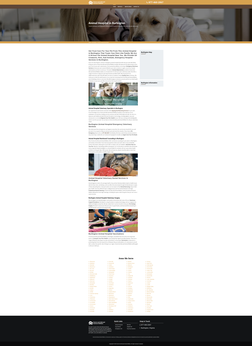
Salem (110, 265)
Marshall (92, 265)
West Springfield (113, 302)
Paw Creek (149, 306)
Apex (110, 308)
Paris (91, 295)
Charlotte (130, 277)
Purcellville (92, 302)
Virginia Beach (112, 291)
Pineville (149, 308)
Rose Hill (111, 261)
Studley (110, 279)
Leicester (149, 281)
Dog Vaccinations (131, 328)
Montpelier (92, 283)
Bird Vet (129, 324)
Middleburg (92, 275)
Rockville (92, 311)
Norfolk (91, 288)
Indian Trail (149, 270)
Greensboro (130, 308)
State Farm (111, 274)
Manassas (92, 261)
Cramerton (130, 290)
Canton (129, 270)
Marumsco (92, 267)
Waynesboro (112, 297)
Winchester (111, 304)
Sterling (111, 277)
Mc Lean (92, 268)
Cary (129, 274)
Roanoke (92, 309)
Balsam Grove (131, 263)
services (120, 6)
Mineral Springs (150, 291)
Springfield (111, 272)
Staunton (111, 275)
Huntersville (149, 268)
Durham (130, 295)
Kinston (148, 277)
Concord (130, 286)
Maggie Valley (150, 286)
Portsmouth (93, 300)
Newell (148, 304)
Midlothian (92, 277)
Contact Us (136, 6)
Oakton (91, 290)
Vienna (110, 290)
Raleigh (148, 311)
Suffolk (110, 281)
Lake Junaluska (150, 279)
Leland (148, 283)
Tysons (110, 286)
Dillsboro (130, 293)
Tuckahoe (111, 284)
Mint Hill (149, 293)
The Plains (111, 283)
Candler (129, 268)
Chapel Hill (130, 275)
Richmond (92, 308)
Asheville (111, 311)
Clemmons (130, 283)
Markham (92, 263)
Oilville (91, 291)
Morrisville (149, 299)
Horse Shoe (149, 267)
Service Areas (128, 6)
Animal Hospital (119, 324)
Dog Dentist (118, 326)
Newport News (93, 286)
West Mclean (112, 300)
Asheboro (111, 309)
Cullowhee (130, 291)
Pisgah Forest (150, 309)
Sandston (111, 267)
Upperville (111, 288)
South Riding (112, 270)
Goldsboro (130, 306)
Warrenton (111, 293)
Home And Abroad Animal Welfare (124, 343)
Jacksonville (150, 272)
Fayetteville (130, 299)
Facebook (141, 343)
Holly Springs (150, 265)
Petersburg (92, 297)
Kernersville (149, 275)
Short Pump (112, 268)
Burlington (94, 42)
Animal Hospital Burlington (103, 42)
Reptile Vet (129, 326)
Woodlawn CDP (112, 306)
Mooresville (149, 297)
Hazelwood (130, 311)
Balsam (129, 261)
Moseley (92, 284)
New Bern (149, 302)
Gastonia (130, 304)
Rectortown (92, 304)
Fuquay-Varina (131, 300)
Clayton (130, 281)
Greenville (130, 309)
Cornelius (130, 288)
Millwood (92, 279)
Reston (91, 306)
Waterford (111, 295)
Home (114, 6)
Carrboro (130, 272)
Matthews (149, 288)
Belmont (130, 265)
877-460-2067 (156, 2)
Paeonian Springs (94, 293)
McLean (92, 270)
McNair (91, 272)
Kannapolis (149, 274)
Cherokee (130, 279)
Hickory (148, 261)
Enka (129, 297)
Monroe (148, 295)
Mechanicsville (93, 274)
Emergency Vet (118, 328)
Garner (129, 302)
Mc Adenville (150, 290)
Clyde (129, 284)
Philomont (92, 299)
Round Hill (111, 263)
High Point (149, 263)
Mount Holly (150, 300)
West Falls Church (113, 299)
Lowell (148, 284)
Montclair (92, 281)
